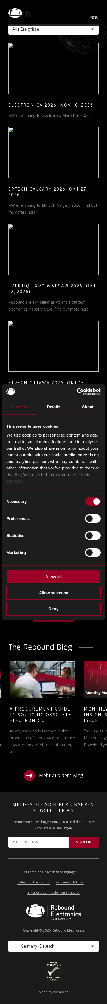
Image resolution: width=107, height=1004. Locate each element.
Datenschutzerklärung (33, 882)
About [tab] (88, 406)
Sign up (83, 842)
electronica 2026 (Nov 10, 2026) (51, 105)
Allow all (53, 576)
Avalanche (60, 992)
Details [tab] (53, 406)
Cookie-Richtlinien (70, 882)
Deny (53, 608)
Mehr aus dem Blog (61, 775)
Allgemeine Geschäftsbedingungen (51, 872)
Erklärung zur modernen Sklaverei (53, 892)
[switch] (93, 518)
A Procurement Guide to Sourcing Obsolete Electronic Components (39, 717)
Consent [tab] (19, 406)
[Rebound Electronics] (15, 13)
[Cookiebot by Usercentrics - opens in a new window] (77, 391)
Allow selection (53, 592)
